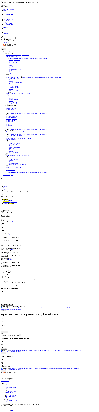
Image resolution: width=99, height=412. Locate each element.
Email (2, 292)
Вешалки (11, 148)
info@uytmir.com (5, 381)
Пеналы (8, 123)
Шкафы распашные (11, 120)
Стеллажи (8, 126)
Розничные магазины (8, 9)
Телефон (3, 343)
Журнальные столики (14, 67)
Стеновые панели (13, 163)
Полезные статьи (7, 31)
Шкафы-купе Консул (11, 119)
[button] (2, 36)
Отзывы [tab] (8, 203)
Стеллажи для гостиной (15, 69)
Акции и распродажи (8, 29)
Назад (3, 49)
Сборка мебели (7, 13)
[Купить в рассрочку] (20, 335)
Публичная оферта (11, 387)
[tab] (5, 199)
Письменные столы (26, 107)
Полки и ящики (10, 125)
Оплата (5, 10)
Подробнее (3, 3)
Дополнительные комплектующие (17, 164)
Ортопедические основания (16, 82)
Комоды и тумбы (13, 99)
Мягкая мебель (10, 167)
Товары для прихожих (14, 143)
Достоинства (4, 296)
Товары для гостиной (14, 60)
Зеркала (11, 73)
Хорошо (3, 5)
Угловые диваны (10, 168)
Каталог (5, 187)
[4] (9, 305)
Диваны (11, 61)
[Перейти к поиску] (1, 177)
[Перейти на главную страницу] (8, 47)
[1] (2, 305)
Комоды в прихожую (14, 147)
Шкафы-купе (15, 116)
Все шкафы (9, 116)
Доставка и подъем (8, 11)
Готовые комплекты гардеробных (14, 131)
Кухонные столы (13, 160)
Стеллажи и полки (13, 103)
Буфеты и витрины (14, 64)
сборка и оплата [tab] (10, 202)
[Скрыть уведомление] (1, 1)
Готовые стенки (25, 55)
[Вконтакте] (4, 408)
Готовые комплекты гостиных (13, 55)
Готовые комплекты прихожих (14, 138)
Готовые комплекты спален (13, 77)
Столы (11, 101)
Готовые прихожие (26, 138)
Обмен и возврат (7, 25)
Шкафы (5, 189)
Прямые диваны (18, 167)
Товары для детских (14, 97)
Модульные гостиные (11, 56)
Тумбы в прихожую (14, 145)
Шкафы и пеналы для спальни (16, 85)
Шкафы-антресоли (11, 117)
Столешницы (12, 161)
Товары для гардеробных (15, 135)
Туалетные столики (14, 87)
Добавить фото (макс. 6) (6, 306)
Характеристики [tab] (7, 200)
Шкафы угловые (10, 121)
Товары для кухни (13, 159)
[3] (7, 305)
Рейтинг (3, 303)
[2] (4, 305)
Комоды (11, 65)
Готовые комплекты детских (13, 93)
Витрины (8, 124)
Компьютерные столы (11, 108)
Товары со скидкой (8, 175)
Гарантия (5, 27)
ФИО (2, 291)
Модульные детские (26, 93)
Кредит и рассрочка (8, 14)
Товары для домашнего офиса (13, 107)
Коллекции (6, 173)
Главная (5, 186)
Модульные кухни (24, 155)
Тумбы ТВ (11, 66)
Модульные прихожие (11, 139)
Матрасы (11, 83)
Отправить (3, 310)
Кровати (11, 81)
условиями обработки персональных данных (21, 307)
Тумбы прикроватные (14, 86)
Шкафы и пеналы (13, 62)
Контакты (5, 33)
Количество (5, 320)
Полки (11, 70)
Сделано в (5, 410)
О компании (9, 386)
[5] (12, 305)
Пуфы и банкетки (13, 71)
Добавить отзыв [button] (4, 283)
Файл (2, 346)
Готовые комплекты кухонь (13, 155)
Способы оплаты (7, 23)
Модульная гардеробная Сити (30, 131)
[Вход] (1, 179)
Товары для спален (14, 78)
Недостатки (3, 298)
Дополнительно (4, 301)
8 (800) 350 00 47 (5, 42)
